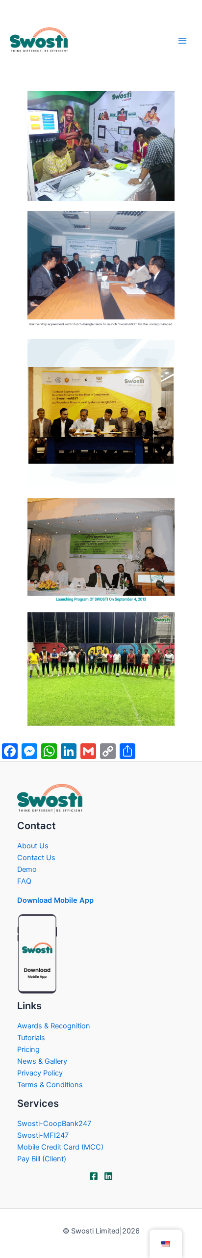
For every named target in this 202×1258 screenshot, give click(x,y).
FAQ (24, 881)
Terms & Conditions (50, 1084)
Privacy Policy (40, 1073)
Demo (27, 869)
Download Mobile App (55, 900)
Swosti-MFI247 (43, 1135)
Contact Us (36, 857)
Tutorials (31, 1037)
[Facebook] (93, 1176)
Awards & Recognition (53, 1026)
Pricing (28, 1049)
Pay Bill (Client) (41, 1158)
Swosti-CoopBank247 (54, 1123)
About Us (33, 845)
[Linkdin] (108, 1176)
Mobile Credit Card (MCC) (60, 1147)
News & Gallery (42, 1061)
